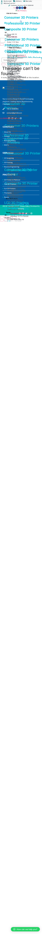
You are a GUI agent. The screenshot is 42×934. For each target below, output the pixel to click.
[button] (25, 929)
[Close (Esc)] (2, 217)
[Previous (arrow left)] (2, 220)
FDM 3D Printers (11, 13)
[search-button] (2, 45)
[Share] (6, 217)
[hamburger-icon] (2, 13)
